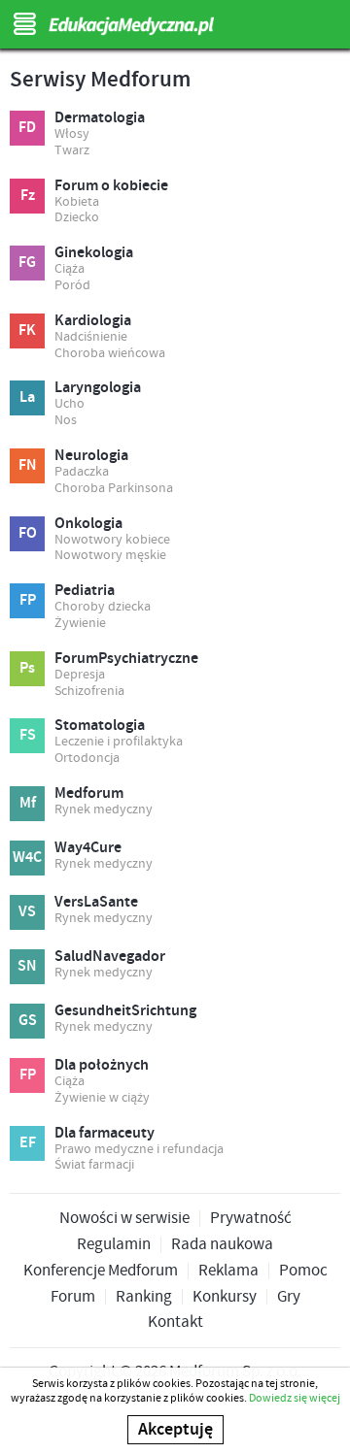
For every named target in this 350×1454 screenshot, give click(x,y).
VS (27, 912)
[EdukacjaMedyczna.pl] (175, 26)
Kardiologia (92, 321)
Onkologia (88, 524)
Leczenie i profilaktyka (118, 742)
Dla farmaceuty (104, 1133)
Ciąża (69, 269)
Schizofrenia (89, 691)
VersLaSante (96, 902)
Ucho (69, 404)
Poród (72, 286)
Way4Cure (88, 848)
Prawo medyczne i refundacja (139, 1149)
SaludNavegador (109, 957)
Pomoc (303, 1271)
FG (27, 262)
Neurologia (91, 456)
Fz (27, 195)
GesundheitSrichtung (125, 1011)
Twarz (71, 151)
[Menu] (24, 24)
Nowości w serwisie (124, 1218)
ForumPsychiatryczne (126, 659)
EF (27, 1143)
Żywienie (80, 623)
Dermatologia (99, 118)
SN (27, 966)
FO (27, 533)
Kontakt (175, 1322)
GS (27, 1020)
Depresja (79, 675)
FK (27, 330)
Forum (73, 1297)
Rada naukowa (222, 1245)
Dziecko (76, 218)
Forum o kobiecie (111, 186)
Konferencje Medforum (100, 1271)
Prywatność (251, 1218)
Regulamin (114, 1245)
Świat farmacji (94, 1165)
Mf (27, 803)
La (27, 397)
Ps (27, 668)
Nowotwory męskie (110, 555)
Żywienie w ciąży (102, 1098)
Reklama (228, 1271)
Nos (65, 421)
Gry (288, 1297)
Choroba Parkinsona (113, 488)
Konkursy (224, 1297)
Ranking (144, 1297)
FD (27, 127)
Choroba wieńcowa (109, 354)
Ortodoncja (87, 758)
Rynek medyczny (103, 810)
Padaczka (81, 472)
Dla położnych (101, 1066)
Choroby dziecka (102, 607)
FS (27, 735)
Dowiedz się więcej (294, 1398)
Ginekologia (93, 253)
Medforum (88, 794)
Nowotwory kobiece (112, 540)
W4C (27, 857)
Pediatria (84, 591)
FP (27, 600)
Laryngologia (97, 388)
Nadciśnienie (90, 337)
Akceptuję (175, 1429)
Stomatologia (99, 726)
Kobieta (76, 202)
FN (27, 465)
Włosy (71, 134)
